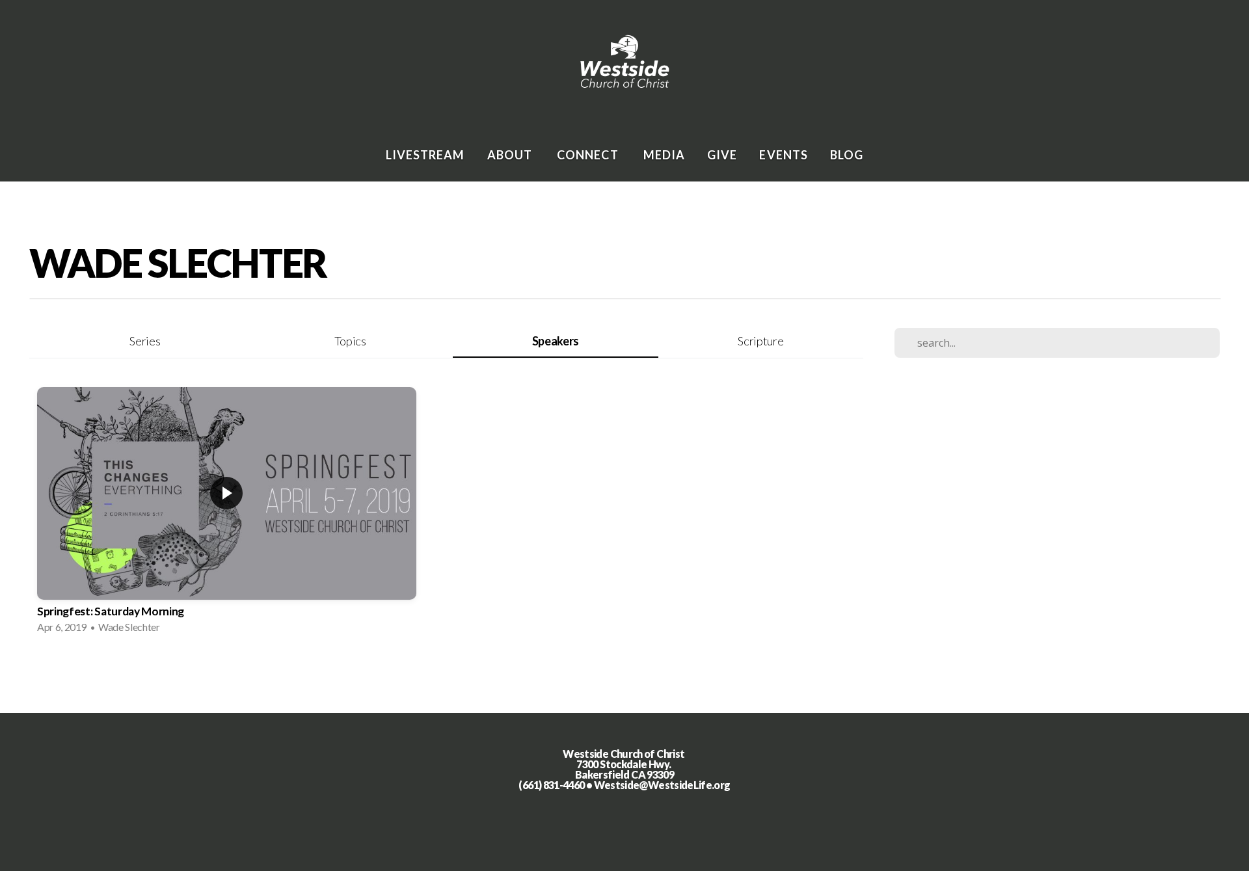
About (511, 155)
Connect (589, 155)
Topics (350, 341)
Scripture (760, 341)
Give (722, 155)
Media (664, 155)
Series (144, 341)
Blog (846, 155)
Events (783, 155)
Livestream (425, 155)
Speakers (555, 341)
